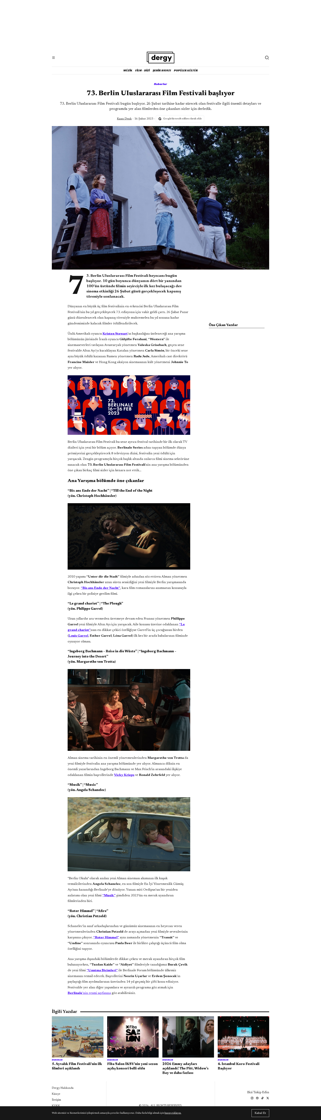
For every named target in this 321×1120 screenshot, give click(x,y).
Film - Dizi (142, 70)
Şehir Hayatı (162, 70)
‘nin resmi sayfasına (89, 993)
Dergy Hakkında (63, 1088)
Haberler (160, 84)
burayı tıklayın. (173, 1113)
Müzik (127, 70)
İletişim (56, 1099)
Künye (56, 1093)
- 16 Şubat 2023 (135, 118)
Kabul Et (260, 1113)
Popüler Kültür (186, 70)
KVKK (56, 1105)
